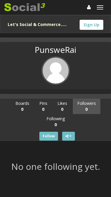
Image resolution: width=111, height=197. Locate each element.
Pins (43, 106)
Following (55, 121)
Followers (86, 106)
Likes (62, 106)
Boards (22, 106)
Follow (49, 136)
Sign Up (91, 24)
